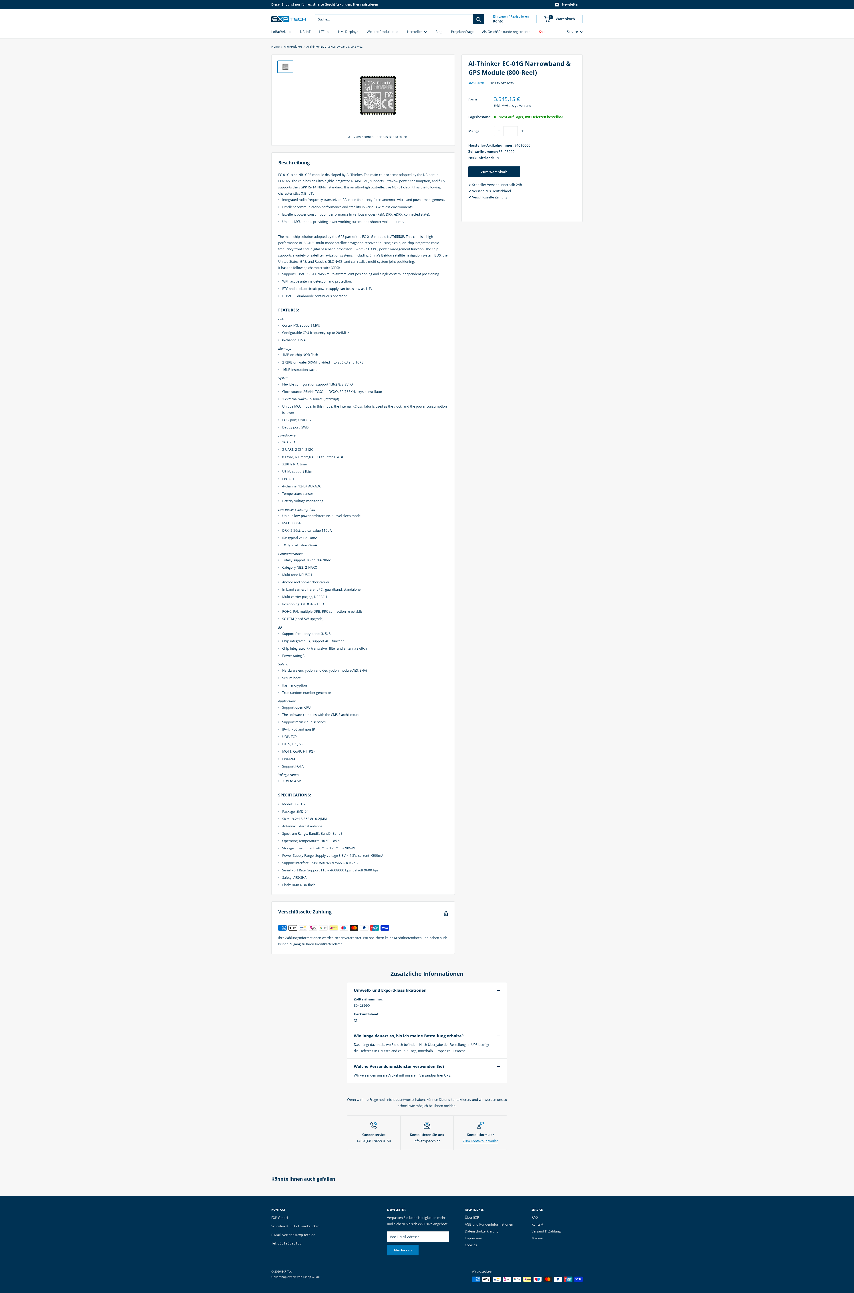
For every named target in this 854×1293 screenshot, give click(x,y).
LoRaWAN (278, 31)
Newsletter (570, 4)
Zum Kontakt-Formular (480, 1141)
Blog (438, 31)
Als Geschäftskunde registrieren (506, 31)
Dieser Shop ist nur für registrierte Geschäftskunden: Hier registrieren (324, 4)
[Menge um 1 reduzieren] (499, 130)
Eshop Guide (311, 1277)
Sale (542, 31)
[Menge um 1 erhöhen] (522, 130)
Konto (498, 21)
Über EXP (472, 1217)
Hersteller (414, 31)
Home (275, 46)
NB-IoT (305, 31)
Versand (525, 105)
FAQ (535, 1217)
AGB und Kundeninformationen (489, 1224)
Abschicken (403, 1250)
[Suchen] (478, 19)
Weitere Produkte (380, 31)
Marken (537, 1238)
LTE (321, 31)
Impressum (473, 1238)
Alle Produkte (293, 46)
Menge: (474, 131)
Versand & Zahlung (546, 1231)
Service (572, 31)
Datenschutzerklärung (481, 1231)
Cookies (471, 1245)
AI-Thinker (476, 83)
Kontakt (537, 1224)
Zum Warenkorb (494, 171)
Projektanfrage (462, 31)
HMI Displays (348, 31)
